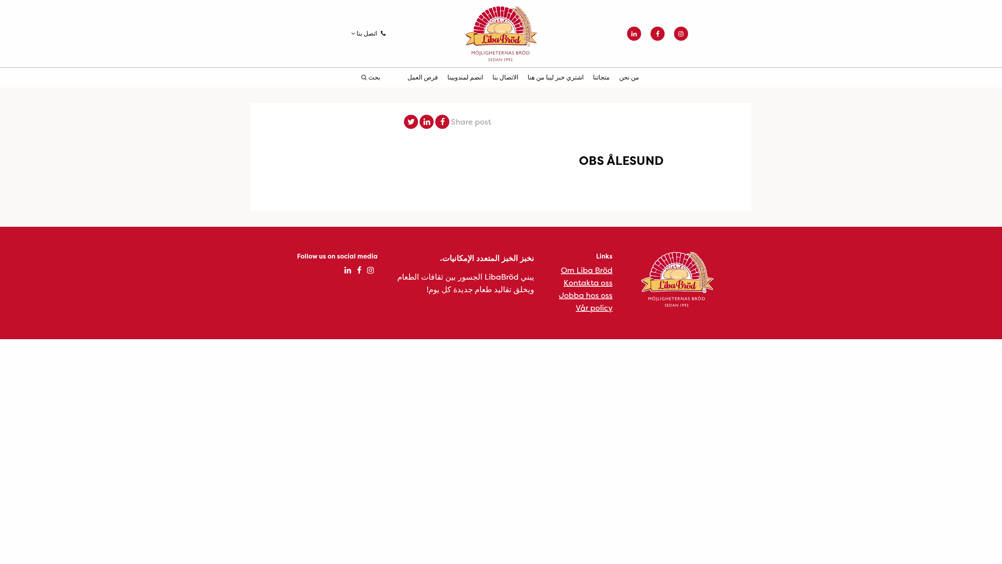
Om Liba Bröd (587, 270)
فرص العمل (422, 77)
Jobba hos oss (586, 295)
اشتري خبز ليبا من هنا (556, 77)
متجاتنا (601, 77)
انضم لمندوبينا (465, 77)
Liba (501, 33)
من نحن (629, 77)
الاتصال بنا (505, 77)
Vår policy (594, 307)
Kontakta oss (588, 282)
